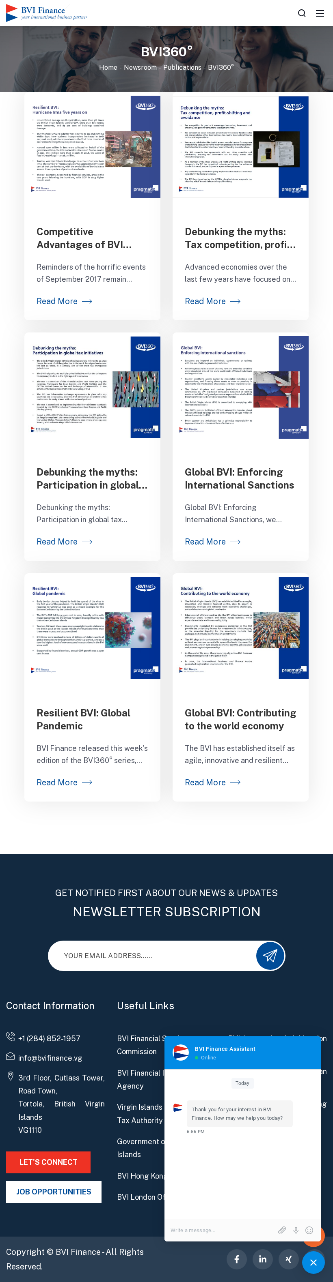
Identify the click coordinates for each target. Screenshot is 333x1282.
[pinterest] (237, 1259)
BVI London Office (148, 1197)
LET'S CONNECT (48, 1162)
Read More (57, 301)
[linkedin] (263, 1259)
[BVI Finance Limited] (46, 12)
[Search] (301, 12)
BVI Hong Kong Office (154, 1176)
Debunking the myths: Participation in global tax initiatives (88, 485)
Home (108, 67)
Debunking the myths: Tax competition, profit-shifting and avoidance (240, 244)
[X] (289, 1259)
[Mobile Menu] (320, 13)
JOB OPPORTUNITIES (53, 1192)
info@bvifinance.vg (50, 1058)
